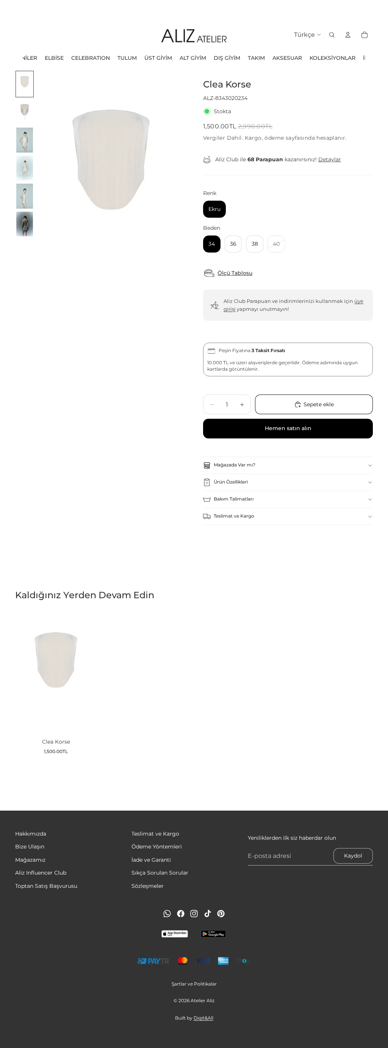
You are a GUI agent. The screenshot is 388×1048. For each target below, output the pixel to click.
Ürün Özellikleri (231, 482)
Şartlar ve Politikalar (194, 984)
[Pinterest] (220, 913)
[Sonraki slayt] (379, 9)
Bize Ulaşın (29, 846)
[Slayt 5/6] (24, 196)
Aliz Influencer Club (40, 872)
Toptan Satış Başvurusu (46, 885)
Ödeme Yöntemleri (156, 846)
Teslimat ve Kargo (234, 516)
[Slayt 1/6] (24, 84)
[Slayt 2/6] (24, 112)
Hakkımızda (30, 833)
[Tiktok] (207, 913)
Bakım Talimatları (233, 499)
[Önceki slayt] (8, 9)
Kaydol (353, 855)
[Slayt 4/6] (24, 168)
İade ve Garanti (151, 859)
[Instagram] (194, 913)
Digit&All (203, 1018)
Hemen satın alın (288, 428)
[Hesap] (348, 35)
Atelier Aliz (202, 1000)
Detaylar (329, 159)
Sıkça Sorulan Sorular (159, 872)
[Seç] (85, 721)
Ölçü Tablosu (234, 273)
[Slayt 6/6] (24, 224)
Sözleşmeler (147, 885)
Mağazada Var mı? (234, 465)
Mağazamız (30, 859)
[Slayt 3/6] (24, 140)
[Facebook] (180, 913)
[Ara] (332, 35)
